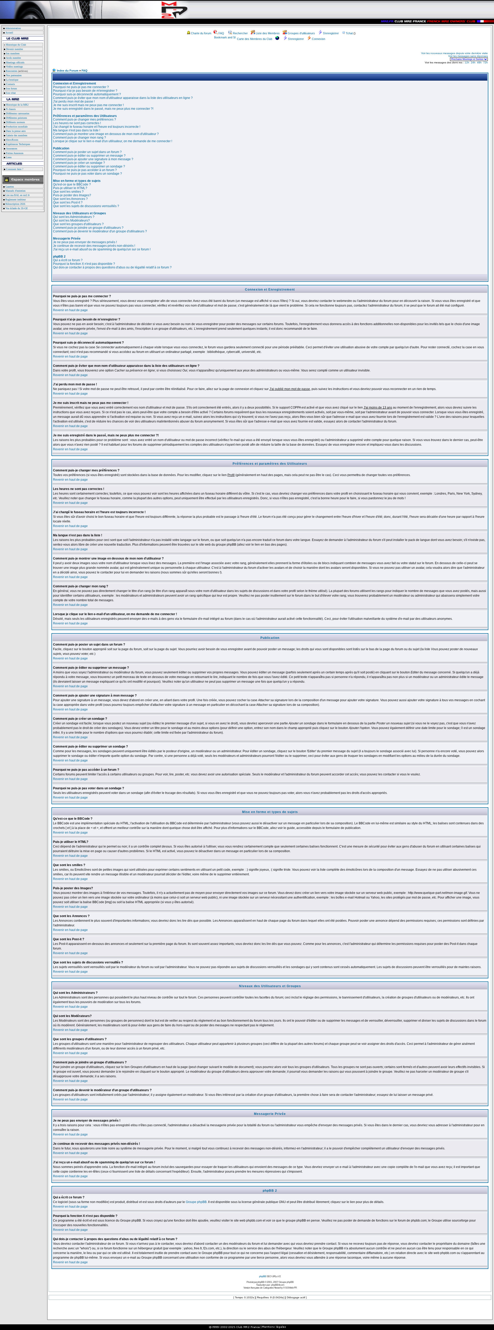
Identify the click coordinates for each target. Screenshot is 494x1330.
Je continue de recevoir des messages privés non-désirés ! (94, 246)
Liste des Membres (268, 33)
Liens (8, 157)
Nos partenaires (13, 75)
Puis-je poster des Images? (72, 195)
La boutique (11, 79)
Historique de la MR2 (17, 104)
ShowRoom (11, 139)
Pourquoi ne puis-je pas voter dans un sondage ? (87, 173)
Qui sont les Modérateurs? (71, 220)
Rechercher (240, 33)
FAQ (221, 33)
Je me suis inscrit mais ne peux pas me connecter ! (88, 105)
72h (485, 62)
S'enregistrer (331, 33)
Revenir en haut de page (70, 310)
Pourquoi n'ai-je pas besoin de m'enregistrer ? (85, 90)
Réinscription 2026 (15, 203)
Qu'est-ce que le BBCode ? (72, 184)
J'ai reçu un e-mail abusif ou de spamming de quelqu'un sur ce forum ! (102, 249)
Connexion (318, 38)
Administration (13, 28)
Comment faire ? (14, 169)
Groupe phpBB (196, 1202)
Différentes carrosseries (17, 113)
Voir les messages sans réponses (468, 56)
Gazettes (9, 186)
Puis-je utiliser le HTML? (70, 188)
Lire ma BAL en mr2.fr (17, 195)
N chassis (10, 109)
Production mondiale (16, 126)
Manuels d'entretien (15, 190)
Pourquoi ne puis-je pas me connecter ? (81, 87)
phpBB (262, 1276)
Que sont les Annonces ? (70, 199)
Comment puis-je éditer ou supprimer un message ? (89, 155)
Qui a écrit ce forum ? (68, 260)
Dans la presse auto (15, 131)
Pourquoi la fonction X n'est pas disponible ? (84, 264)
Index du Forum (67, 70)
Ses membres (12, 53)
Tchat (349, 33)
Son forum (11, 88)
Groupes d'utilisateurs (301, 33)
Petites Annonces (14, 153)
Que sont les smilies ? (68, 191)
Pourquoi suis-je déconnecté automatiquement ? (87, 94)
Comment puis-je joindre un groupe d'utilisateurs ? (88, 228)
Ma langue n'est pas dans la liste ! (76, 130)
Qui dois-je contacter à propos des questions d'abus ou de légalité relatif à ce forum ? (112, 267)
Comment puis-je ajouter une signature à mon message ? (93, 159)
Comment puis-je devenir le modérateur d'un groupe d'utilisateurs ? (100, 231)
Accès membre (13, 57)
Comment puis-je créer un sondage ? (79, 163)
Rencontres (11, 71)
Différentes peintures (16, 117)
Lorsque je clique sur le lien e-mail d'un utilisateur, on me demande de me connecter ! (112, 141)
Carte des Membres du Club (254, 38)
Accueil (9, 32)
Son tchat (10, 92)
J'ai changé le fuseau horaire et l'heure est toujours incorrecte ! (96, 127)
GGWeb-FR (291, 1287)
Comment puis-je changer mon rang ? (79, 137)
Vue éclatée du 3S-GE (16, 208)
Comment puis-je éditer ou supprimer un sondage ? (89, 166)
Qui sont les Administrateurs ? (73, 217)
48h (479, 62)
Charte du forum (201, 33)
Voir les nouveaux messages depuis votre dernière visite (454, 53)
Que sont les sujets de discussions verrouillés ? (86, 206)
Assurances (11, 148)
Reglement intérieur (15, 199)
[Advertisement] (112, 56)
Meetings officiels (14, 62)
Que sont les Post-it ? (68, 202)
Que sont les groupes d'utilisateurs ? (78, 224)
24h (473, 62)
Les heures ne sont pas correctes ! (77, 123)
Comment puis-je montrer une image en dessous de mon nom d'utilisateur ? (106, 134)
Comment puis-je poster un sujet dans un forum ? (87, 152)
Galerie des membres (16, 135)
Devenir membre (14, 49)
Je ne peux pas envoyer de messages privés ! (85, 242)
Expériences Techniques (17, 144)
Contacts (10, 84)
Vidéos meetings (14, 66)
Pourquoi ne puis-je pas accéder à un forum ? (85, 170)
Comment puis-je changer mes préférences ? (84, 119)
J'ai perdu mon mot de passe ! (74, 101)
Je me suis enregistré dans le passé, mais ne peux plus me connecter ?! (103, 109)
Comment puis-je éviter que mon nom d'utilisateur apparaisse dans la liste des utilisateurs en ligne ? (123, 98)
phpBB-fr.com (277, 1284)
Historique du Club (15, 44)
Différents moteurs (15, 122)
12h (467, 62)
